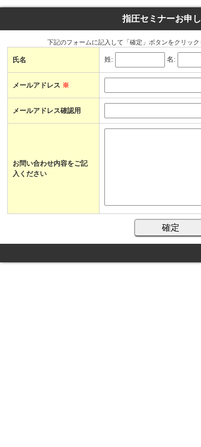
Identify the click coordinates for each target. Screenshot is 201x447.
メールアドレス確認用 (47, 110)
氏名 (19, 60)
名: (171, 60)
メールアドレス (41, 85)
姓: (108, 60)
